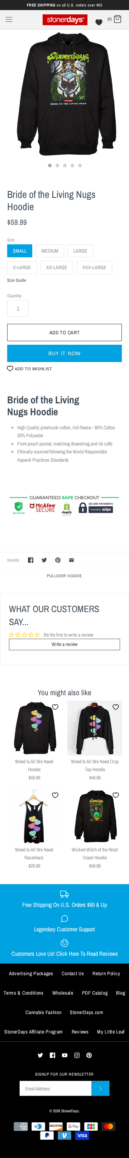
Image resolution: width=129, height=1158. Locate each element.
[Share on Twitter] (44, 560)
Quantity (14, 296)
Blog (120, 993)
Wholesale (62, 993)
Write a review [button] (64, 644)
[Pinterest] (89, 1055)
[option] (64, 94)
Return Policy (106, 973)
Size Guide (16, 280)
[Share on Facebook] (30, 560)
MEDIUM (50, 251)
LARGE (80, 251)
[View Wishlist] (100, 24)
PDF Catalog (95, 993)
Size (11, 240)
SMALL (20, 251)
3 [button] (64, 166)
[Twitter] (40, 1055)
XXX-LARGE (94, 267)
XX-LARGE (56, 267)
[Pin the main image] (58, 560)
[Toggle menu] (9, 19)
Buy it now (64, 353)
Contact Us (73, 973)
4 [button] (72, 166)
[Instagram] (77, 1055)
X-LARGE (22, 267)
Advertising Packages (31, 973)
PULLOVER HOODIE (64, 575)
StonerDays (70, 1110)
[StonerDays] (64, 20)
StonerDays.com (87, 1012)
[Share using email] (71, 560)
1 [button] (49, 166)
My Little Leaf (111, 1031)
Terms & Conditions (24, 993)
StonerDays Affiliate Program (33, 1031)
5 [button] (79, 166)
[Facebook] (52, 1055)
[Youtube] (64, 1055)
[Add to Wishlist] (55, 707)
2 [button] (57, 166)
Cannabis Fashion (43, 1012)
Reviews (80, 1031)
